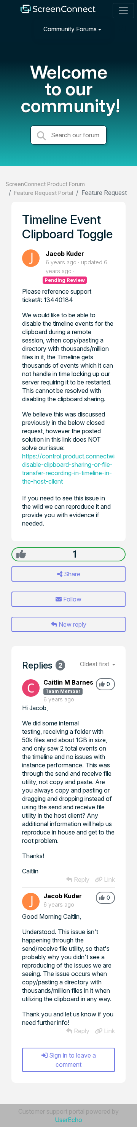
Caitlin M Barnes (68, 682)
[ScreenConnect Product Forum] (58, 11)
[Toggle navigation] (123, 10)
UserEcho (68, 1120)
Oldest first (95, 664)
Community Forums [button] (70, 29)
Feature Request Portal (43, 193)
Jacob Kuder (65, 253)
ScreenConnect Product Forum (45, 184)
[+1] (21, 554)
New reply (71, 624)
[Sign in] (122, 28)
